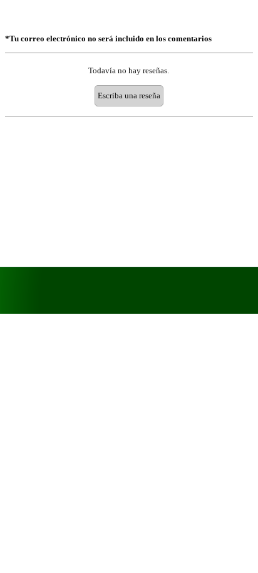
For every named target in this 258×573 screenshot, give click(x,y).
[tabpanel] (129, 39)
